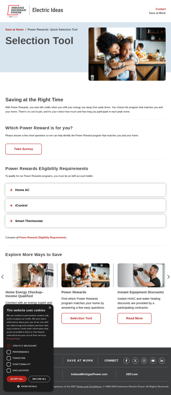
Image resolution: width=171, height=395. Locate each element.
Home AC (22, 190)
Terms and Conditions (89, 386)
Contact (161, 9)
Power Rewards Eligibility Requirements (42, 237)
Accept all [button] (17, 379)
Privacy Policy (13, 338)
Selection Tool (81, 318)
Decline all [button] (39, 379)
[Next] (168, 277)
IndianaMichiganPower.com (89, 374)
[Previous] (2, 277)
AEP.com (132, 374)
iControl (21, 205)
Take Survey (23, 149)
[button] (28, 386)
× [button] (49, 307)
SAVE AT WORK (80, 360)
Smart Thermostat (29, 221)
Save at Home (14, 29)
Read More (134, 318)
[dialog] (28, 348)
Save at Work (157, 13)
